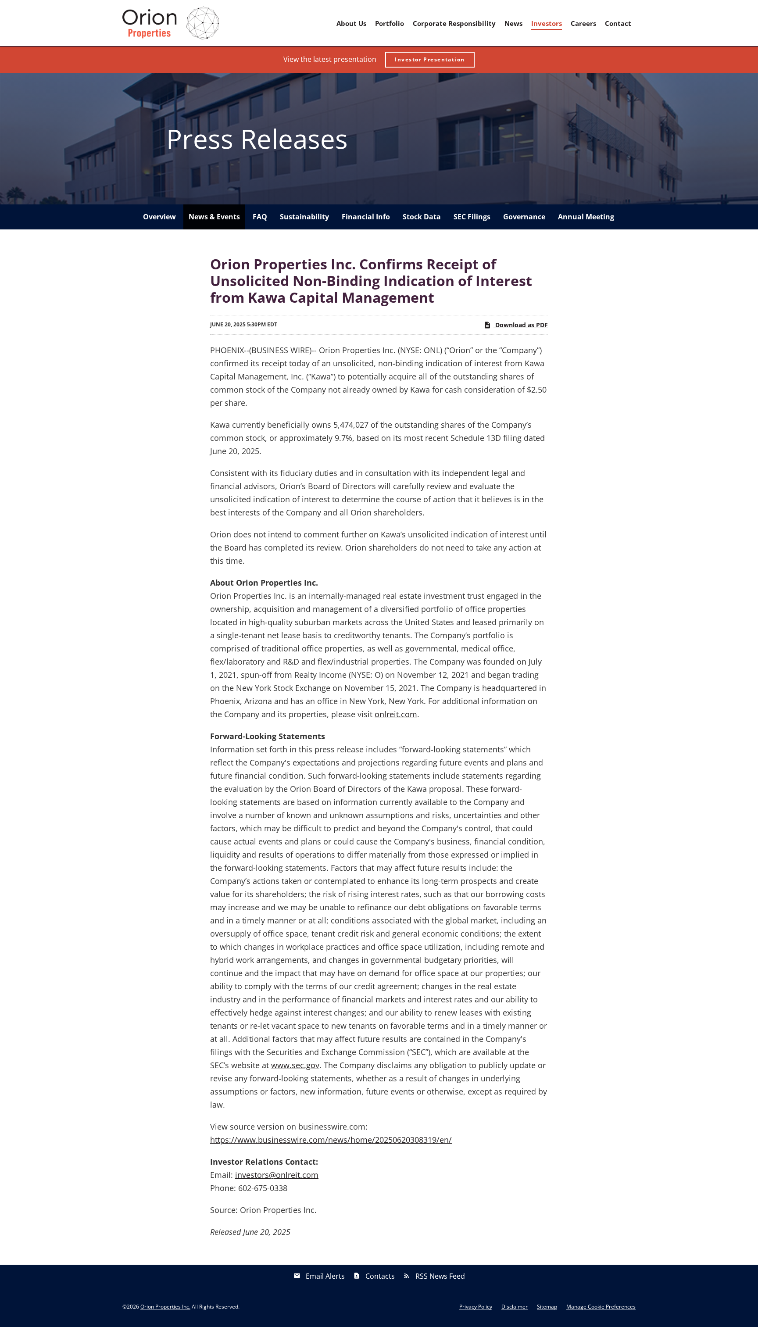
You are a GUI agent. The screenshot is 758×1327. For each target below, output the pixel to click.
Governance (524, 217)
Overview (159, 217)
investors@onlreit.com (276, 1175)
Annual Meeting (586, 217)
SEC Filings (472, 217)
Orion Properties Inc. (165, 1306)
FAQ (260, 217)
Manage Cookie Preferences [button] (601, 1306)
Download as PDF (520, 325)
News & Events (214, 217)
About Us (351, 23)
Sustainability (304, 217)
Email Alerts (325, 1276)
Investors (546, 23)
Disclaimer (514, 1306)
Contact (618, 23)
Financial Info (366, 217)
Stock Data (422, 217)
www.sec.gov (295, 1065)
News (513, 23)
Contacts (380, 1276)
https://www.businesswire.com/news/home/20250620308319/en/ (331, 1139)
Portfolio (389, 23)
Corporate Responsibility (454, 23)
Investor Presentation (430, 59)
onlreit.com (396, 714)
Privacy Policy (475, 1306)
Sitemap (547, 1306)
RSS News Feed (440, 1276)
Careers (583, 23)
